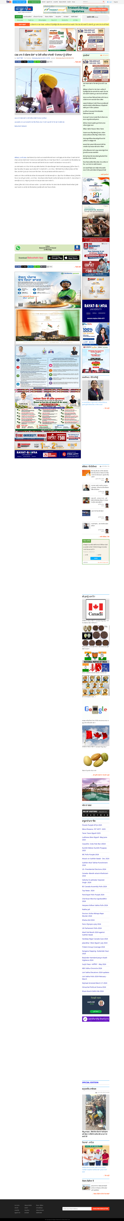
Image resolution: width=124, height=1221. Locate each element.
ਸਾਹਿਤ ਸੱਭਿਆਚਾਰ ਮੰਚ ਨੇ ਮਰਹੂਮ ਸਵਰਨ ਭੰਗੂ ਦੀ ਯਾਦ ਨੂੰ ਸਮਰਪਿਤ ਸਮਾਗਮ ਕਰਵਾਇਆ (95, 151)
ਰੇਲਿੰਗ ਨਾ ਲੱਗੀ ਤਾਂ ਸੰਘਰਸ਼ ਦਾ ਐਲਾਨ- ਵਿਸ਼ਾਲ (93, 129)
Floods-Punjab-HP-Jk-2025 (92, 825)
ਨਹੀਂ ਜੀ (99, 555)
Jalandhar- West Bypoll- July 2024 (94, 943)
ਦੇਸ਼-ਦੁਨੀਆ (58, 17)
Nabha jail (86, 909)
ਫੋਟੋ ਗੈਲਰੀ (66, 17)
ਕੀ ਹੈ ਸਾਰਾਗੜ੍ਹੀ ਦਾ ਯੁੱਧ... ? (89, 697)
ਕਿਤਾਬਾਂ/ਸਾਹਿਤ (65, 20)
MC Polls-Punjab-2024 (90, 854)
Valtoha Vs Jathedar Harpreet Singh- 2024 (93, 881)
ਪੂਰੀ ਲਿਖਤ (95, 1011)
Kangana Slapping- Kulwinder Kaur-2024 (95, 952)
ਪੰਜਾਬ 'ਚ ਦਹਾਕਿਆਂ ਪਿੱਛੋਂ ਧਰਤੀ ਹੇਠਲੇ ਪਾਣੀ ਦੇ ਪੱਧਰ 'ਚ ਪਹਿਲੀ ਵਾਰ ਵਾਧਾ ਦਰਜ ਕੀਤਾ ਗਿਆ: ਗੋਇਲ (95, 98)
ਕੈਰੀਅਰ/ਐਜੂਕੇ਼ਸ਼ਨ (42, 20)
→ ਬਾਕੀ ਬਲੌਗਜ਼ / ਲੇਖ (103, 537)
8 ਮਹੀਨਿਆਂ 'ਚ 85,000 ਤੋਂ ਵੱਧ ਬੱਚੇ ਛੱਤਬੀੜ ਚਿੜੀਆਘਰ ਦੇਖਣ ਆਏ (93, 112)
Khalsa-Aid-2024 (88, 920)
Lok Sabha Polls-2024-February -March (94, 977)
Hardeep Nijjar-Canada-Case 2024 (95, 939)
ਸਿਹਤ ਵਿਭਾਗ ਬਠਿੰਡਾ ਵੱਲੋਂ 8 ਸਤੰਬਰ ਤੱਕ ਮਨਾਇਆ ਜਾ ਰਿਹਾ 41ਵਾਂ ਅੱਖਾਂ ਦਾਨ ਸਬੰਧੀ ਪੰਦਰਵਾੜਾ (95, 163)
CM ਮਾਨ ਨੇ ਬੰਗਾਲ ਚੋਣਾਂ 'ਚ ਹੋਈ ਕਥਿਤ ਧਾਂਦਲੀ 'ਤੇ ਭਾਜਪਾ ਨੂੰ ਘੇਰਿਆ (43, 54)
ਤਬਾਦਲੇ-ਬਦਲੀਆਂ (27, 17)
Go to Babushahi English (19, 2)
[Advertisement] (48, 141)
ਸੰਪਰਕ (73, 2)
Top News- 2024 (88, 890)
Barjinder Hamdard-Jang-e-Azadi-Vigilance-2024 (94, 959)
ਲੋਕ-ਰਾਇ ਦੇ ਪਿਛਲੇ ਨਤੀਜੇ (103, 562)
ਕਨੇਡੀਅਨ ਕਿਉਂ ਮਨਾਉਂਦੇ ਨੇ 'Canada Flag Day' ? (94, 747)
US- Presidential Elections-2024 (94, 869)
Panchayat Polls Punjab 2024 (93, 895)
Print (50, 62)
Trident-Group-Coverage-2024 (93, 947)
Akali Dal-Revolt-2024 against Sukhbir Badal (93, 933)
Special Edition (90, 1082)
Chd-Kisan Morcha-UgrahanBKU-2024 (94, 900)
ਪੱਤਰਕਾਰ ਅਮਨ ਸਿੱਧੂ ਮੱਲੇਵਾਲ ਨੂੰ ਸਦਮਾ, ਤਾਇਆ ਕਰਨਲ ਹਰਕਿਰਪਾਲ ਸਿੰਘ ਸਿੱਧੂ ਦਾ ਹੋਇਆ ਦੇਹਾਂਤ (94, 134)
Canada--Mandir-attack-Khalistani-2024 (95, 874)
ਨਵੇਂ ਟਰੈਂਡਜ (75, 20)
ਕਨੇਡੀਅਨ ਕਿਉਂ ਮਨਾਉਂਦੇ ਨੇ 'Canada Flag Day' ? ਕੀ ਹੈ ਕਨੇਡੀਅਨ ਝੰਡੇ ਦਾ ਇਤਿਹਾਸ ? (95, 622)
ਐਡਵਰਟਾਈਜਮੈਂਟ (62, 2)
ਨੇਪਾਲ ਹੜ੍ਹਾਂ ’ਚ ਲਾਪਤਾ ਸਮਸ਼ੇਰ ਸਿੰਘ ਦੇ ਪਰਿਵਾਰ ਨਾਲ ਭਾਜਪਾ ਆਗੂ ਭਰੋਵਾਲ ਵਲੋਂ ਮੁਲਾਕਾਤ (95, 118)
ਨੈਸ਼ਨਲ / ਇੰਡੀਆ (49, 17)
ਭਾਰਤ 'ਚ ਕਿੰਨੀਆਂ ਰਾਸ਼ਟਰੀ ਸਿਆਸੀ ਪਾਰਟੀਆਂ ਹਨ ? (94, 673)
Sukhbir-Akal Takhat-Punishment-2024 (95, 864)
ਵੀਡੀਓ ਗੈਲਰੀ (74, 17)
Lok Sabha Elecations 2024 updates (95, 972)
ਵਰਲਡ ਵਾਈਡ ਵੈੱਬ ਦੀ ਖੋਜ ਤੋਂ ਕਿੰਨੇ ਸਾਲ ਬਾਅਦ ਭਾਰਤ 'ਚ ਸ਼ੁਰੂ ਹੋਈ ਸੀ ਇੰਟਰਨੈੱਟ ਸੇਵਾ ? (95, 722)
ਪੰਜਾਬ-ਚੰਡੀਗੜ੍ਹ (39, 1203)
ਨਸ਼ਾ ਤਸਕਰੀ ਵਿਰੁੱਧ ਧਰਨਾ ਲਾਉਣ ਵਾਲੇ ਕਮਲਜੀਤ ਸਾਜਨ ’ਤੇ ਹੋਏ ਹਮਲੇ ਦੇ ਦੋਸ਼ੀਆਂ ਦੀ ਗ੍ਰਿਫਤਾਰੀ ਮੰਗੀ (94, 169)
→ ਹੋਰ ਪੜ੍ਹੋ (106, 408)
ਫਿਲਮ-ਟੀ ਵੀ (54, 20)
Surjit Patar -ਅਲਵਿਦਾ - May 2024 (94, 964)
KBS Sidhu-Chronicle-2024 (92, 968)
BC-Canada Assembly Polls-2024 (94, 886)
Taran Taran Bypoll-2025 (91, 833)
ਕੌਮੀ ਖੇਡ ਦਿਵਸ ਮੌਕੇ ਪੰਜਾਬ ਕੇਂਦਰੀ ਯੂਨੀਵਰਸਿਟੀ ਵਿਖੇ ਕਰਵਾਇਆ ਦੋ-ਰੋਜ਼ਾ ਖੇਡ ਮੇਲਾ (95, 157)
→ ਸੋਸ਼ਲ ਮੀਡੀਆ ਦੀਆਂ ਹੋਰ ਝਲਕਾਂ (100, 1189)
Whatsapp (37, 62)
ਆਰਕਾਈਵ (55, 2)
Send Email (43, 62)
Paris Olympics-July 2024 (91, 924)
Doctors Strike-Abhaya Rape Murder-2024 (93, 914)
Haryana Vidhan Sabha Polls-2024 (95, 905)
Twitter (24, 62)
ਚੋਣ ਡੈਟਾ (69, 2)
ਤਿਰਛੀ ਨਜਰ (30, 20)
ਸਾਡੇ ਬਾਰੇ (43, 2)
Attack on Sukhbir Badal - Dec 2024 (95, 858)
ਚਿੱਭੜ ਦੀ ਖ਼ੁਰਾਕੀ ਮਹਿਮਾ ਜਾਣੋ (89, 770)
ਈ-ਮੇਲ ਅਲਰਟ (20, 20)
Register (116, 2)
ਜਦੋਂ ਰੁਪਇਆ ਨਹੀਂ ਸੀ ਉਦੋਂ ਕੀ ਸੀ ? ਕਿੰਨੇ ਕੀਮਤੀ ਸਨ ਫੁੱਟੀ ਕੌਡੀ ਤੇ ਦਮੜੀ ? (95, 648)
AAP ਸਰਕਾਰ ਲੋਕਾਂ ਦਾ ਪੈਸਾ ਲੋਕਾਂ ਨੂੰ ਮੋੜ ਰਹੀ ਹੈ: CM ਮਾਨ (95, 84)
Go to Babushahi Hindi (34, 2)
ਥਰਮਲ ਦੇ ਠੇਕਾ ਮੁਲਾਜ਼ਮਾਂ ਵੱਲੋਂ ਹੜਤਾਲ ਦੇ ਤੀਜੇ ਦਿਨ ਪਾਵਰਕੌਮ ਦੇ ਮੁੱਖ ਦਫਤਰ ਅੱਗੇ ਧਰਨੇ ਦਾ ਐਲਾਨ (94, 145)
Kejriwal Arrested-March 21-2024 (94, 983)
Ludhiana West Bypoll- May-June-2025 (94, 838)
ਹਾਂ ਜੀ (86, 555)
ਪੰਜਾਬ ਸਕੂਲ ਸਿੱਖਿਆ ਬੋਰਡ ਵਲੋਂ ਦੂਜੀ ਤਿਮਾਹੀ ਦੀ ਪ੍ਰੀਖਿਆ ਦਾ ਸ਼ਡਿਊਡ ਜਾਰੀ (94, 140)
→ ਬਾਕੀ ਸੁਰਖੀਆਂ (103, 174)
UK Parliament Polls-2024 (92, 928)
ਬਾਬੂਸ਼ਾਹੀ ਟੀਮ (49, 2)
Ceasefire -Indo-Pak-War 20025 (94, 844)
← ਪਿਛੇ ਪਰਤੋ (77, 62)
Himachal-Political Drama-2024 (94, 987)
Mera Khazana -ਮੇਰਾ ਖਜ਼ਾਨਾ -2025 (94, 829)
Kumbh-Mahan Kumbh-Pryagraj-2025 (94, 849)
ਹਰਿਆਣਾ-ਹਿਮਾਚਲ (37, 17)
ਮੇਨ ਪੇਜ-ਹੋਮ (19, 17)
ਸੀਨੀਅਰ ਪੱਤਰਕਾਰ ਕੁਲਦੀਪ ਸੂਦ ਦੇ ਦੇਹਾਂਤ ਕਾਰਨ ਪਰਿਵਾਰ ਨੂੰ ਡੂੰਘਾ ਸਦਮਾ (94, 124)
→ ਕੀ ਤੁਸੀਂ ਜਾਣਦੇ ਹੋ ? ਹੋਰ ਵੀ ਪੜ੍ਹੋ (100, 775)
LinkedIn (31, 62)
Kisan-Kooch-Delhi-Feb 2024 (93, 991)
